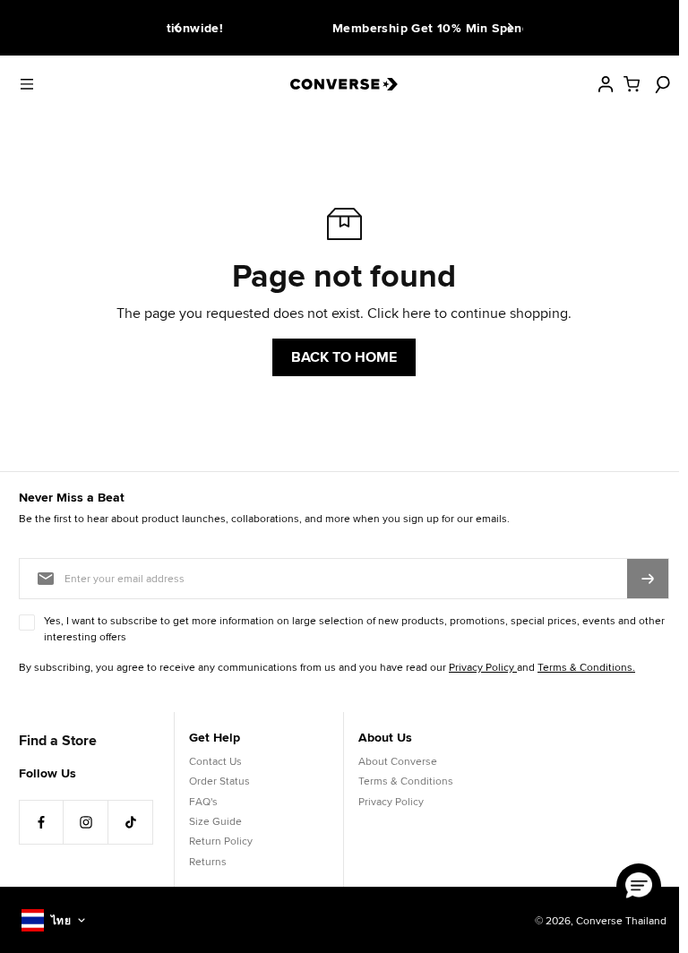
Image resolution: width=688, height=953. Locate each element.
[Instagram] (86, 822)
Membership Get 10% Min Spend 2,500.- (374, 28)
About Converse (397, 760)
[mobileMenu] (27, 84)
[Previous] (180, 27)
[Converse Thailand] (344, 84)
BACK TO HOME (344, 357)
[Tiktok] (130, 822)
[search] (659, 84)
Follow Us (47, 773)
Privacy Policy (391, 801)
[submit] (647, 578)
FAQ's (203, 801)
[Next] (508, 27)
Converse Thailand (621, 920)
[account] (606, 84)
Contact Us (215, 760)
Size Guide (215, 821)
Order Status (219, 780)
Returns (208, 861)
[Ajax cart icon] (632, 84)
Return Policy (221, 840)
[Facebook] (41, 822)
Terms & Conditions (405, 780)
